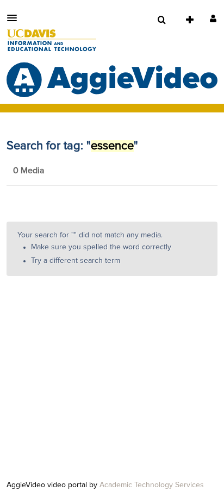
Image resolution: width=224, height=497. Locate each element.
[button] (15, 18)
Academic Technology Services (151, 485)
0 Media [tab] (28, 170)
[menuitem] (161, 20)
